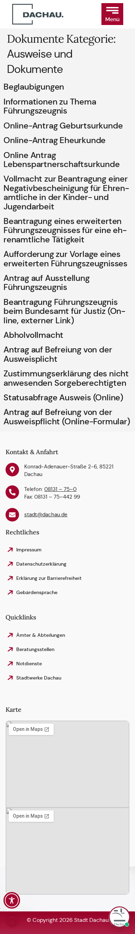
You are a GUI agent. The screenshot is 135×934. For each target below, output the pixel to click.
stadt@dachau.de (46, 514)
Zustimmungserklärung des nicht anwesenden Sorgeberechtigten (66, 378)
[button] (112, 14)
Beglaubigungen (33, 87)
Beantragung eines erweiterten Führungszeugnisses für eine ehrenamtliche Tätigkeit (65, 230)
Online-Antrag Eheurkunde (54, 140)
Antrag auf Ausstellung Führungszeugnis (46, 282)
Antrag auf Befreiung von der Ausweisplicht (57, 354)
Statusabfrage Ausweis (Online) (63, 397)
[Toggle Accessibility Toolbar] (11, 900)
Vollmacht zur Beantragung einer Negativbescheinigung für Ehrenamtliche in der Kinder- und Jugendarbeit (66, 192)
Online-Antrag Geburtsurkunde (63, 125)
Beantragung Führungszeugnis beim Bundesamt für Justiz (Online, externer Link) (64, 311)
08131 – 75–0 (60, 489)
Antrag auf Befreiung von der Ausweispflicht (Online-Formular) (66, 416)
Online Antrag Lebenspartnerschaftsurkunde (61, 159)
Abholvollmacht (33, 335)
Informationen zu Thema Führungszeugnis (49, 106)
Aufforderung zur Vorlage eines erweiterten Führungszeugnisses (65, 258)
